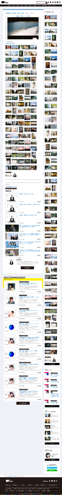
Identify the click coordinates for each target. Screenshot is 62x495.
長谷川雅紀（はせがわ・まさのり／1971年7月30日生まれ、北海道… (55, 433)
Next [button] (57, 455)
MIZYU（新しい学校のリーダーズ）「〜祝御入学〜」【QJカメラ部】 (28, 351)
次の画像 (28, 16)
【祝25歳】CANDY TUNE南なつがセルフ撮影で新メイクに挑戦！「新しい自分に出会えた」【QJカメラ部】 (29, 338)
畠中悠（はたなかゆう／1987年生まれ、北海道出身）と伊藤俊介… (55, 439)
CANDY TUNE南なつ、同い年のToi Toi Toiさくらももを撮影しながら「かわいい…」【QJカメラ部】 (29, 392)
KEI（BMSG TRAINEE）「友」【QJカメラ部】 (54, 387)
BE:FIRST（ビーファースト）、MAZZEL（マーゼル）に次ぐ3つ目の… (55, 427)
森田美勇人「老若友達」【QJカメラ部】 (15, 13)
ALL (39, 5)
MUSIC (13, 5)
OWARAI (8, 5)
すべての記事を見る (23, 403)
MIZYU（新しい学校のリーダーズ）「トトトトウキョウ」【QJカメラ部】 (28, 324)
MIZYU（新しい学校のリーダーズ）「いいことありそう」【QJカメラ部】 (55, 375)
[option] (52, 455)
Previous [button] (45, 455)
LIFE (35, 488)
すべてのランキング (52, 406)
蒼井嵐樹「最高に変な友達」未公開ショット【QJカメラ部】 (29, 297)
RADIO (29, 488)
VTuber (22, 5)
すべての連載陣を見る (52, 459)
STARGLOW (53, 425)
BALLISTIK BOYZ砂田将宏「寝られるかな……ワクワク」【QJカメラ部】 (29, 284)
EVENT (54, 5)
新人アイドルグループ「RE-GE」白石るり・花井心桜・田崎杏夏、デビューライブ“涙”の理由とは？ (30, 242)
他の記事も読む (27, 267)
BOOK (32, 488)
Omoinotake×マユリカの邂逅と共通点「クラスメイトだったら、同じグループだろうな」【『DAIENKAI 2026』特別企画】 (30, 251)
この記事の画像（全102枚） (10, 43)
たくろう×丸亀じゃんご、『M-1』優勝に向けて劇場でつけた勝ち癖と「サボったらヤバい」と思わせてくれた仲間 (30, 234)
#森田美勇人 (7, 184)
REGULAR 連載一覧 (10, 476)
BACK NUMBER (44, 5)
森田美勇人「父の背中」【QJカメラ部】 (26, 193)
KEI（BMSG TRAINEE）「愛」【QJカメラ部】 (54, 403)
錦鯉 (51, 431)
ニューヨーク (53, 419)
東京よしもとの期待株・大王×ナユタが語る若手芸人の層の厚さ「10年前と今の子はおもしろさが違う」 (29, 226)
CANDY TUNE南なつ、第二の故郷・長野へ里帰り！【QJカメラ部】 (28, 365)
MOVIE (17, 5)
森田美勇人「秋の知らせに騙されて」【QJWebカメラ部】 (29, 204)
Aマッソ (52, 414)
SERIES (30, 5)
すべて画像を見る (52, 364)
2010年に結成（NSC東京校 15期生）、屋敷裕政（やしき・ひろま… (55, 422)
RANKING (34, 5)
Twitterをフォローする (52, 467)
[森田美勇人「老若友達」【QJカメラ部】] (8, 47)
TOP (5, 476)
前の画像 (17, 16)
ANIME (26, 5)
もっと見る (52, 443)
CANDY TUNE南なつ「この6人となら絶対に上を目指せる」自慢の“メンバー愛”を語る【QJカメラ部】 (29, 378)
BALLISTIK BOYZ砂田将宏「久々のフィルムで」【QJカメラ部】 (29, 311)
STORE (50, 5)
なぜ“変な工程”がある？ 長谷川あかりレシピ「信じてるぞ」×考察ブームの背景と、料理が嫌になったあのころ (55, 395)
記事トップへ (23, 16)
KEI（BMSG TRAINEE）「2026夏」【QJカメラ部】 (55, 381)
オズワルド (52, 437)
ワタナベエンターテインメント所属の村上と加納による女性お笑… (55, 416)
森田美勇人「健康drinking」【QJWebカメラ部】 (28, 215)
